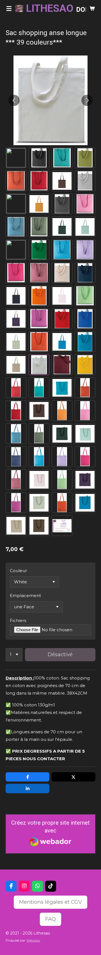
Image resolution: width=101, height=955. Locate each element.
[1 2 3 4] (14, 654)
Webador (33, 940)
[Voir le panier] (92, 8)
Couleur (18, 570)
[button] (16, 157)
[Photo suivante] (87, 100)
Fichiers (18, 620)
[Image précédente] (14, 100)
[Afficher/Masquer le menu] (9, 8)
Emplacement (25, 595)
